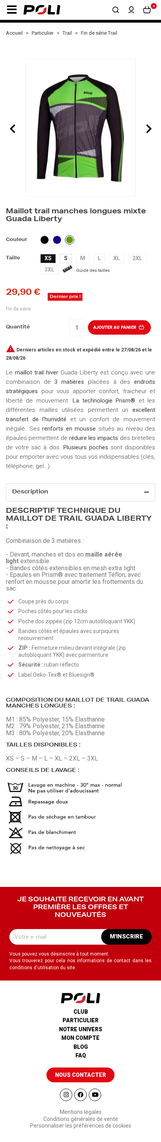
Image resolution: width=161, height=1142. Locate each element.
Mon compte (80, 1038)
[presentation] (12, 128)
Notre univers (80, 1029)
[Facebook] (80, 1095)
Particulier (80, 1020)
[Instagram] (66, 1095)
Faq (80, 1055)
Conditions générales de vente (80, 1119)
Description (30, 492)
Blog (80, 1047)
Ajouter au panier (115, 327)
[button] (11, 10)
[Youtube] (95, 1095)
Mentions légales (81, 1112)
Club (80, 1012)
